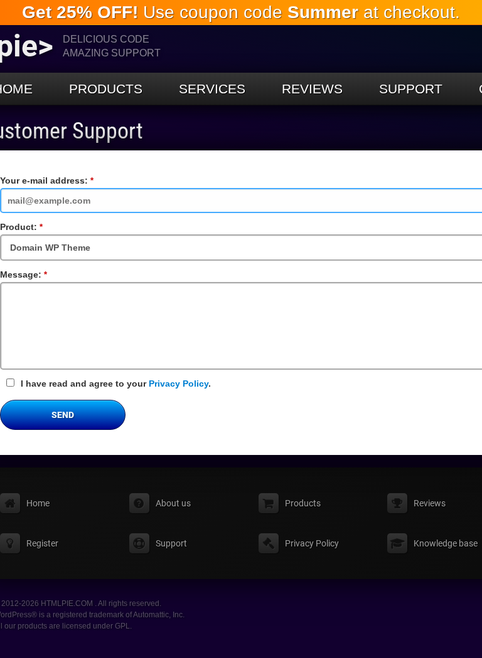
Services (212, 88)
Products (105, 88)
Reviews (312, 88)
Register (42, 543)
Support (410, 88)
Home (38, 503)
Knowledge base (446, 543)
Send (62, 415)
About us (173, 503)
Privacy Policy (178, 384)
